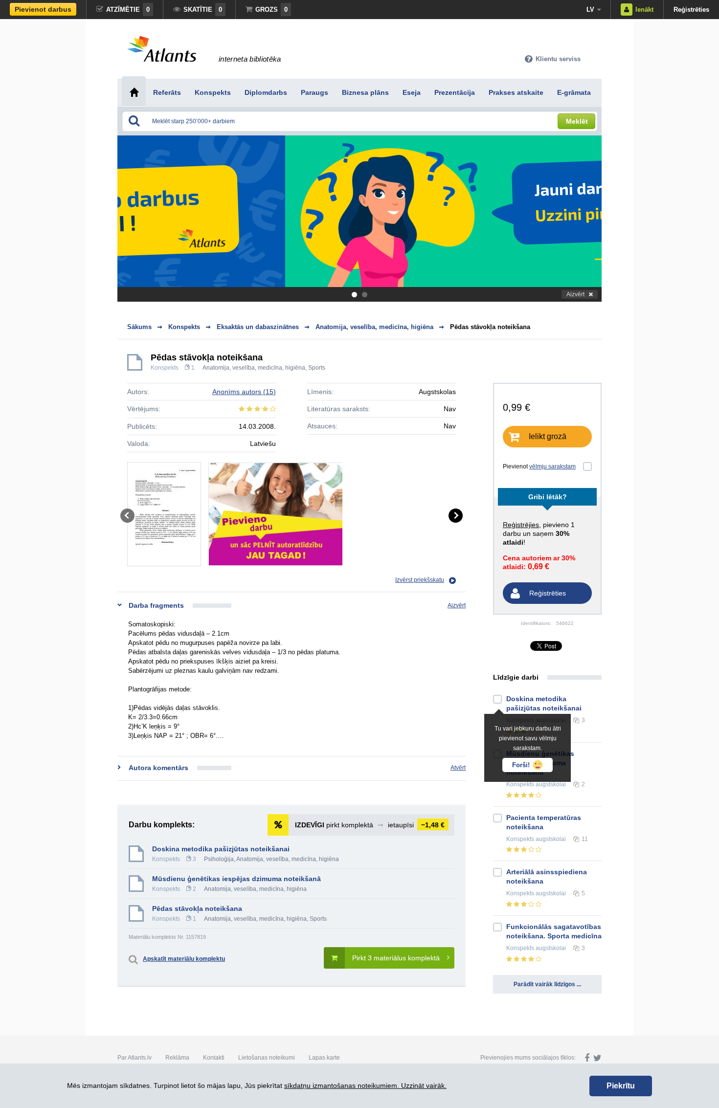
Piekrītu (621, 1086)
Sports (316, 367)
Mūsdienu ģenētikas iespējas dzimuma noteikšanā (236, 879)
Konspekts (165, 367)
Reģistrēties (691, 9)
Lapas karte (324, 1057)
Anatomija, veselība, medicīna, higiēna (253, 367)
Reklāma (177, 1057)
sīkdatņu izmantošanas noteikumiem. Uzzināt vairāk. (365, 1085)
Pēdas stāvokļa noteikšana (490, 327)
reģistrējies (521, 525)
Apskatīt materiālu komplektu (184, 958)
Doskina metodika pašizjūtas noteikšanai (221, 849)
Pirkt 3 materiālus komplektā (396, 958)
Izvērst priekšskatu (419, 579)
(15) (244, 392)
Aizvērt (575, 294)
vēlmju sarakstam (552, 466)
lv (590, 9)
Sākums (139, 327)
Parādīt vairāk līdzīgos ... (547, 984)
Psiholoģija (219, 859)
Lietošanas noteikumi (266, 1057)
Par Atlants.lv (134, 1057)
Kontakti (214, 1057)
